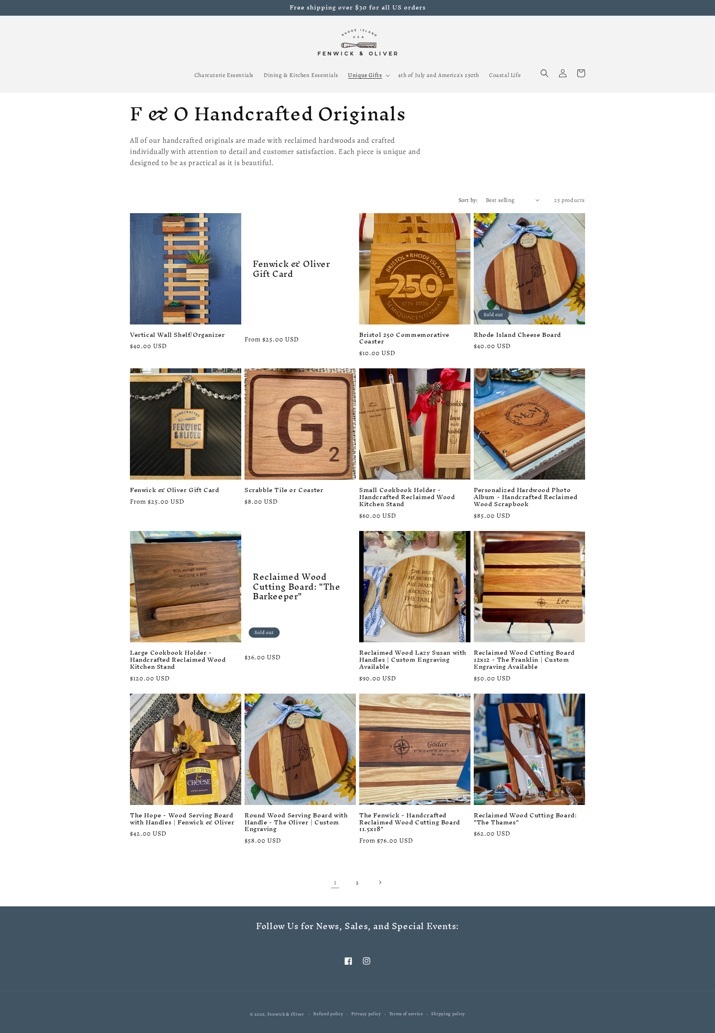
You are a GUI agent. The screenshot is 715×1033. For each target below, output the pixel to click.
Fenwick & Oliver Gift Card (291, 269)
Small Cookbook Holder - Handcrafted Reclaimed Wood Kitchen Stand (407, 497)
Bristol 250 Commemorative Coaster (404, 339)
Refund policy (328, 1014)
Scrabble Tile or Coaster (284, 490)
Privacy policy (366, 1014)
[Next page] (380, 882)
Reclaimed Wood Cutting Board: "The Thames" (525, 819)
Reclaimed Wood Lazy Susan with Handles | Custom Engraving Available (412, 659)
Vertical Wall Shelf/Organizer (177, 335)
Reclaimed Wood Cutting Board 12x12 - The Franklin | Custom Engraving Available (524, 659)
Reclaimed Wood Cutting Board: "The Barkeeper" (296, 586)
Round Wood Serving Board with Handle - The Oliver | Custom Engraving (296, 822)
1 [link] (335, 882)
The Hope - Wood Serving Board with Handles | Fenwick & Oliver (182, 819)
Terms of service (406, 1014)
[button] (368, 75)
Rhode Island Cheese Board (517, 335)
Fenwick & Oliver (285, 1014)
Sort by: (467, 200)
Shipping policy (448, 1014)
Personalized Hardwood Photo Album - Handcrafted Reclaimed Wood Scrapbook (525, 497)
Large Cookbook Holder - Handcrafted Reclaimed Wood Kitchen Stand (178, 659)
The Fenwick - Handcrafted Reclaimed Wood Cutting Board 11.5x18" (409, 822)
